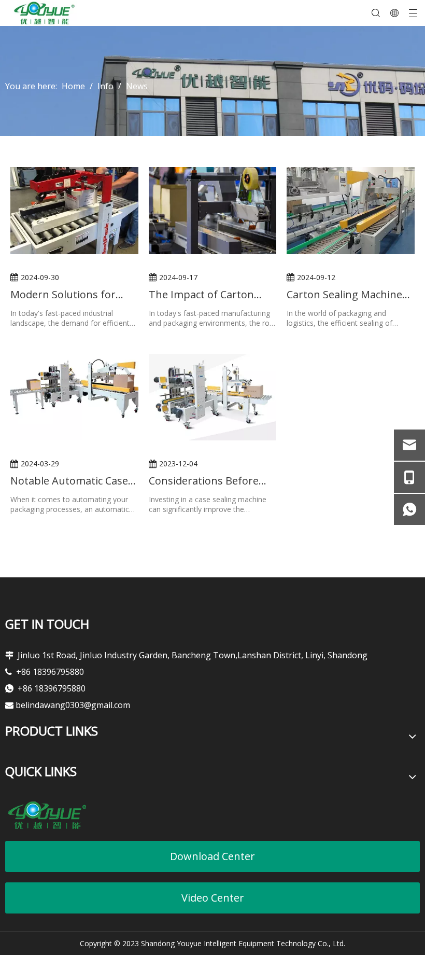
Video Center (212, 898)
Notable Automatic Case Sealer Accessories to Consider (69, 481)
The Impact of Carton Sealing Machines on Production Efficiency (201, 294)
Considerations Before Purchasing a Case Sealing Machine (212, 481)
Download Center (212, 856)
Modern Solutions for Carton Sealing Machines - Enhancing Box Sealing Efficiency (73, 294)
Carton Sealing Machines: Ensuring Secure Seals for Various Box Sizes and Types (349, 294)
